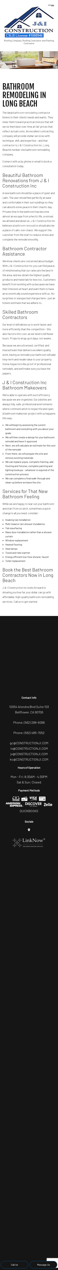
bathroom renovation (26, 225)
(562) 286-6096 (34, 722)
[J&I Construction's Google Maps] (29, 830)
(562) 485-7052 (34, 733)
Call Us (14, 1264)
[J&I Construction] (29, 21)
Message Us (43, 1264)
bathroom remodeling (25, 112)
